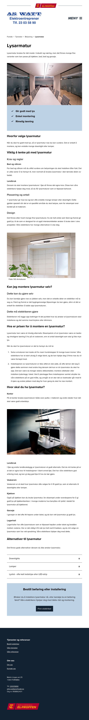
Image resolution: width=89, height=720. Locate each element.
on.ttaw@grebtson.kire (15, 689)
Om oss (10, 665)
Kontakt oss (11, 669)
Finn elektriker (44, 608)
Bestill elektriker (13, 644)
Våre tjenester (12, 648)
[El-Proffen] (46, 5)
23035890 (14, 686)
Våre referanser (13, 652)
